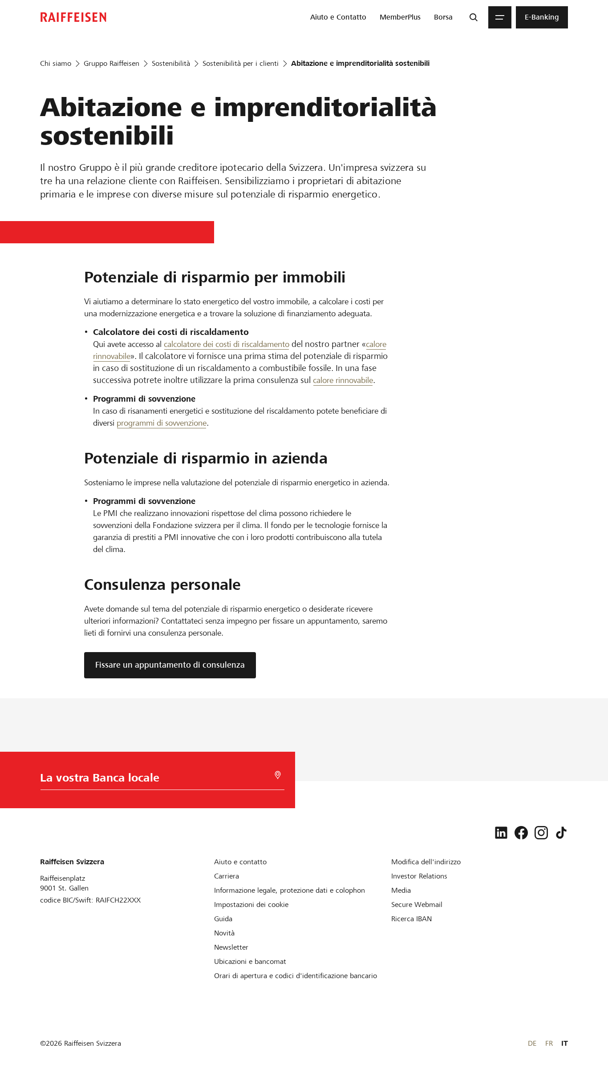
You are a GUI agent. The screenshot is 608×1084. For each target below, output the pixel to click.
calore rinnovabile (343, 380)
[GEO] (278, 775)
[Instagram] (541, 832)
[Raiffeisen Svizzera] (73, 17)
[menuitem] (338, 17)
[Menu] (499, 17)
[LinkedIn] (501, 832)
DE (532, 1043)
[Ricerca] (474, 17)
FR (549, 1043)
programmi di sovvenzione (162, 422)
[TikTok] (561, 832)
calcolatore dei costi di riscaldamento (226, 344)
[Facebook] (521, 832)
